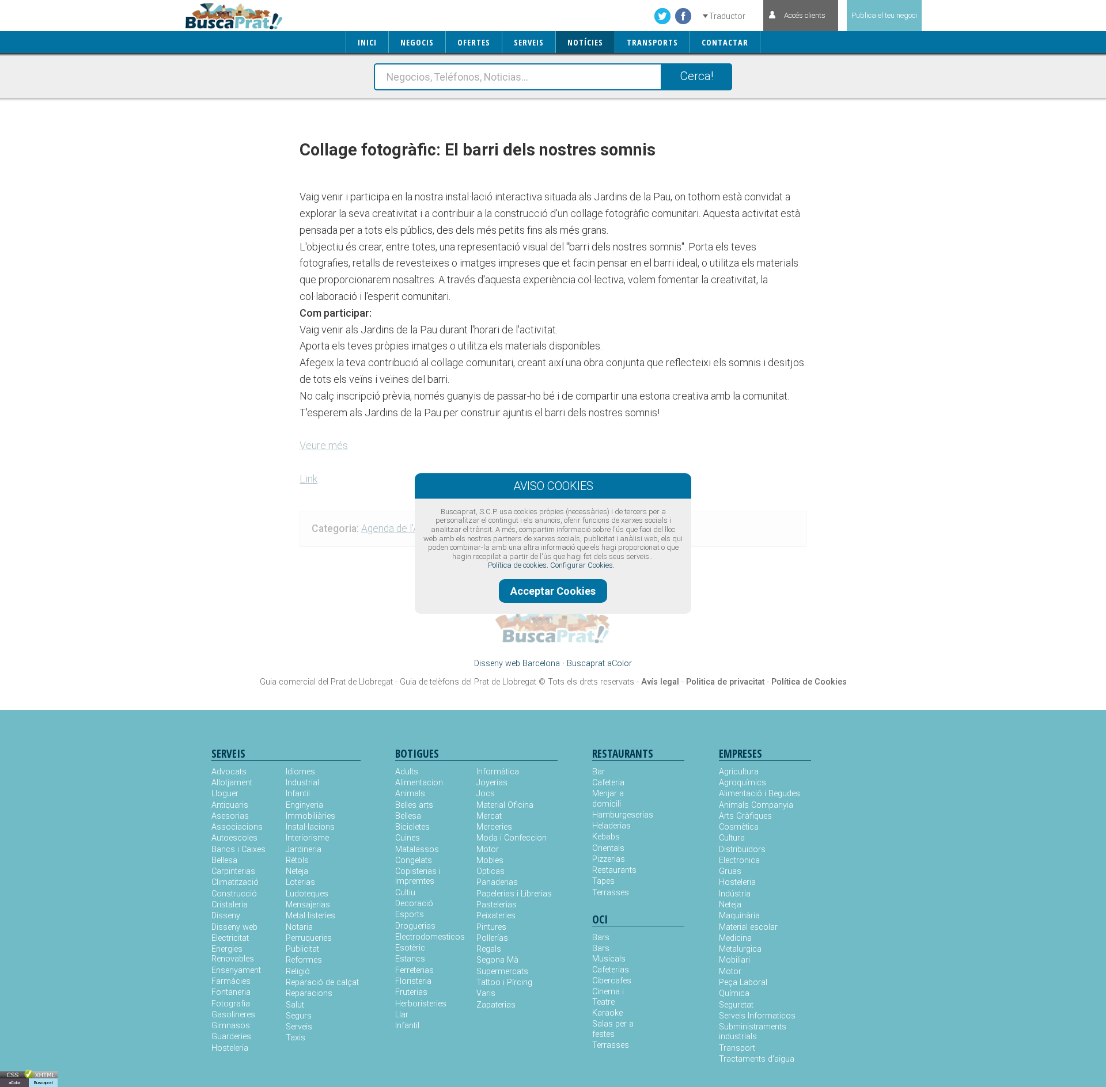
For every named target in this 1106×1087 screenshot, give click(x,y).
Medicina (735, 938)
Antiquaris (229, 805)
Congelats (413, 860)
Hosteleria (229, 1048)
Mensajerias (308, 905)
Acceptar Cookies (553, 591)
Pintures (491, 927)
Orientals (608, 848)
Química (734, 993)
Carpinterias (233, 871)
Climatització (235, 882)
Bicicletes (412, 827)
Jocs (485, 794)
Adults (406, 772)
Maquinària (739, 916)
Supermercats (502, 971)
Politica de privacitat (725, 682)
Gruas (730, 871)
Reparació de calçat (322, 982)
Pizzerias (608, 859)
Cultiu (405, 893)
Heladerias (611, 826)
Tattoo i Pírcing (504, 982)
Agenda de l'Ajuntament (412, 528)
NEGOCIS (417, 42)
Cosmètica (739, 827)
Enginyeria (304, 805)
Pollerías (492, 938)
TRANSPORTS (652, 42)
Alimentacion (419, 783)
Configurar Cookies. (582, 565)
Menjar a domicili (608, 798)
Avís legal (660, 682)
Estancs (410, 959)
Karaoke (607, 1013)
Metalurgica (740, 949)
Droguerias (415, 926)
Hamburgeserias (615, 815)
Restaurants (614, 870)
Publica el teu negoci (884, 15)
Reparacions (309, 993)
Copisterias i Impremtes (418, 876)
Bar (598, 772)
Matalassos (417, 849)
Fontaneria (231, 992)
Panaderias (497, 882)
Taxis (295, 1038)
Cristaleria (229, 905)
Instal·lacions (310, 827)
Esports (409, 914)
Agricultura (739, 772)
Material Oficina (504, 805)
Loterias (300, 882)
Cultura (732, 838)
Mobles (489, 860)
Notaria (299, 927)
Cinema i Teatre (608, 996)
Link (308, 479)
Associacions (237, 827)
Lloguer (224, 794)
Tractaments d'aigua (756, 1059)
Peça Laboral (743, 982)
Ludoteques (307, 894)
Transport (737, 1048)
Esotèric (410, 948)
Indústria (735, 894)
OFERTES (473, 42)
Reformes (304, 960)
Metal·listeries (310, 916)
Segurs (299, 1016)
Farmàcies (231, 981)
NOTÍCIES (585, 42)
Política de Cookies (809, 682)
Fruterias (411, 992)
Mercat (489, 816)
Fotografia (230, 1004)
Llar (401, 1015)
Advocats (229, 772)
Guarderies (231, 1037)
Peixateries (496, 916)
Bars (600, 937)
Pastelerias (496, 905)
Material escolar (748, 927)
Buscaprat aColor (599, 663)
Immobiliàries (310, 816)
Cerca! (696, 76)
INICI (367, 42)
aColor (14, 1082)
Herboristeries (420, 1004)
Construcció (234, 894)
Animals (410, 794)
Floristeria (413, 981)
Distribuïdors (742, 849)
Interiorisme (307, 838)
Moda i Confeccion (511, 838)
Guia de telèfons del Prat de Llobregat (468, 682)
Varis (485, 993)
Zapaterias (496, 1005)
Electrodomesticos (430, 937)
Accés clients (804, 15)
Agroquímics (742, 783)
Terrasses (610, 893)
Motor (487, 849)
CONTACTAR (725, 42)
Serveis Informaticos (757, 1016)
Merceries (494, 827)
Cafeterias (610, 970)
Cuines (407, 838)
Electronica (739, 860)
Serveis (299, 1027)
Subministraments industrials (752, 1032)
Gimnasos (230, 1026)
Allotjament (231, 783)
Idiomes (300, 772)
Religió (298, 971)
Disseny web (234, 927)
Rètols (297, 860)
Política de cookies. (518, 565)
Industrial (302, 783)
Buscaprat (43, 1082)
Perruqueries (309, 938)
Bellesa (224, 860)
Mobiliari (734, 960)
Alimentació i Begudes (759, 794)
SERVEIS (529, 42)
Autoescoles (234, 838)
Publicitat (302, 949)
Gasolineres (233, 1015)
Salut (295, 1005)
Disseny (225, 916)
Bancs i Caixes (238, 849)
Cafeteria (608, 783)
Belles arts (414, 805)
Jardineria (303, 849)
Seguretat (736, 1005)
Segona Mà (497, 960)
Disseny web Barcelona (517, 663)
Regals (488, 949)
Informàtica (497, 772)
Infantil (298, 794)
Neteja (297, 871)
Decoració (414, 904)
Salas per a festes (613, 1029)
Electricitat (230, 938)
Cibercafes (611, 981)
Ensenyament (236, 970)
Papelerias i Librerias (514, 894)
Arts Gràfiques (745, 816)
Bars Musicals (609, 953)
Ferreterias (414, 970)
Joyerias (491, 783)
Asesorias (230, 816)
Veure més (324, 445)
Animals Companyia (756, 805)
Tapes (603, 881)
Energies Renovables (232, 954)
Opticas (490, 871)
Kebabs (606, 837)
